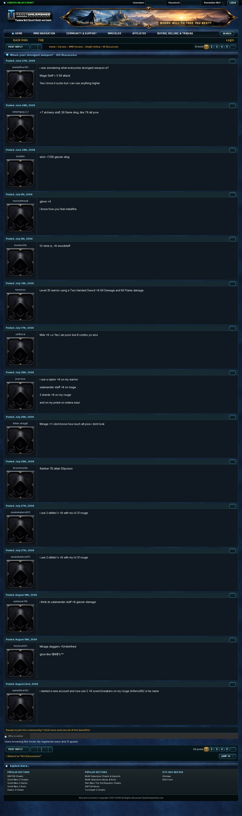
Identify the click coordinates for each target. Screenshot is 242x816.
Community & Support (81, 33)
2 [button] (211, 46)
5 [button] (227, 46)
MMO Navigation (44, 33)
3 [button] (216, 46)
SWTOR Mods (92, 786)
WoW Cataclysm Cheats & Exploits (102, 776)
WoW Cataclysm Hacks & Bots (100, 779)
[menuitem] (38, 40)
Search (227, 33)
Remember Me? (212, 2)
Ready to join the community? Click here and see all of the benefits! (48, 729)
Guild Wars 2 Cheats (17, 779)
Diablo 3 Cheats (15, 790)
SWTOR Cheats (15, 776)
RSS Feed (167, 779)
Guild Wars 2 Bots (16, 786)
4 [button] (222, 46)
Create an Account (20, 2)
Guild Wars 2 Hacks (17, 783)
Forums (62, 46)
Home (18, 33)
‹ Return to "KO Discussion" (23, 756)
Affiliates (139, 33)
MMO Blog (114, 33)
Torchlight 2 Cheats (95, 790)
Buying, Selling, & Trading (175, 33)
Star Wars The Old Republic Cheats (103, 783)
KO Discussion (110, 46)
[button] (233, 47)
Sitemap (166, 776)
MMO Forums (76, 46)
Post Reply (15, 47)
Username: (139, 2)
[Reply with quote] (233, 61)
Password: (174, 2)
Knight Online (92, 46)
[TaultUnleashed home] (32, 16)
